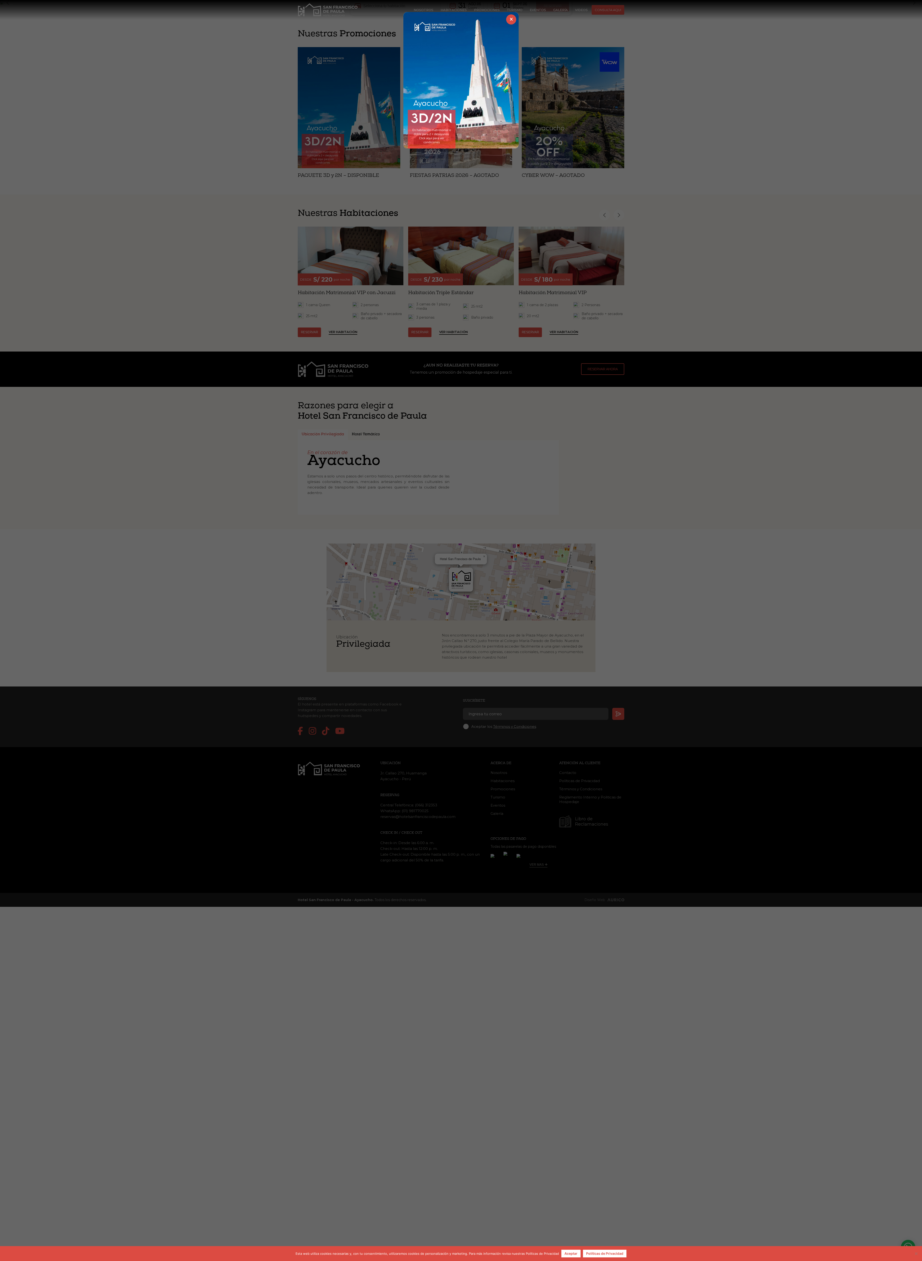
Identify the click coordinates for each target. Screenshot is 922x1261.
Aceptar (570, 1253)
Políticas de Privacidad (604, 1253)
